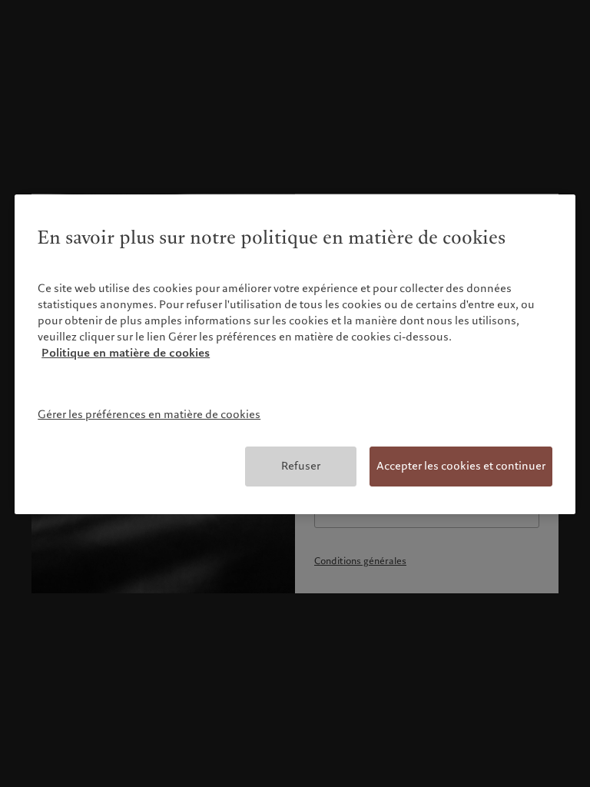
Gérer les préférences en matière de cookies (149, 414)
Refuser (300, 465)
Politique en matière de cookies (125, 352)
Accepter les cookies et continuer (460, 465)
